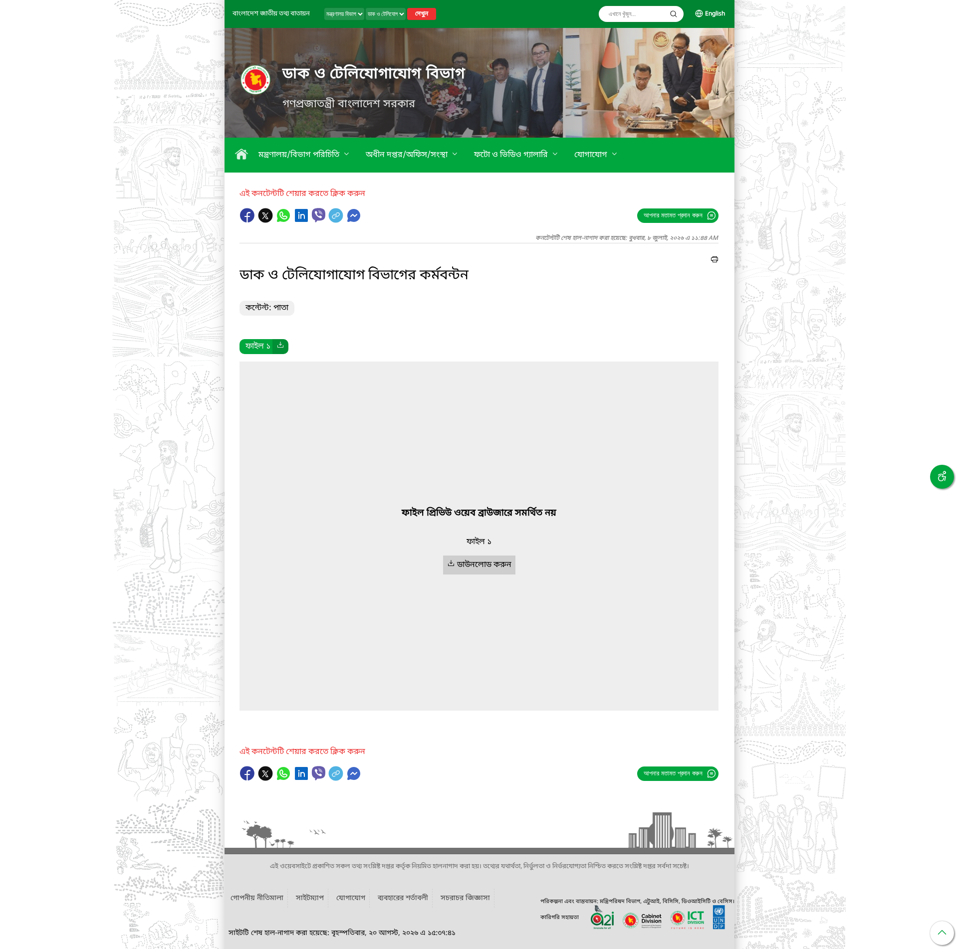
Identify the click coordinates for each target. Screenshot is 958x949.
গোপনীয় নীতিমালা (257, 898)
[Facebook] (248, 220)
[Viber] (318, 215)
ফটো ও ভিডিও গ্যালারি (512, 155)
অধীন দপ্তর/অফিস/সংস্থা (408, 155)
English (715, 14)
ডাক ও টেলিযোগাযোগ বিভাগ (374, 74)
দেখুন (421, 14)
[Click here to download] (280, 346)
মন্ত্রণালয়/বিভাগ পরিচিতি (299, 155)
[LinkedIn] (302, 220)
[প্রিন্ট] (714, 260)
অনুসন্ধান (674, 14)
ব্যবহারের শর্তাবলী (403, 898)
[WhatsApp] (284, 220)
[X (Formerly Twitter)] (266, 220)
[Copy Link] (337, 220)
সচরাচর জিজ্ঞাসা (465, 898)
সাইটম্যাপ (310, 898)
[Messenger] (354, 220)
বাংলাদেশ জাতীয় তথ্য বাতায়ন (271, 13)
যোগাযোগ (591, 155)
